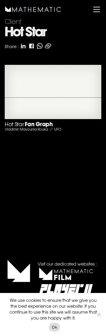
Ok (54, 327)
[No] (99, 314)
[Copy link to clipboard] (48, 46)
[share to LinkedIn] (23, 46)
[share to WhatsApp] (39, 46)
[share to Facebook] (31, 46)
